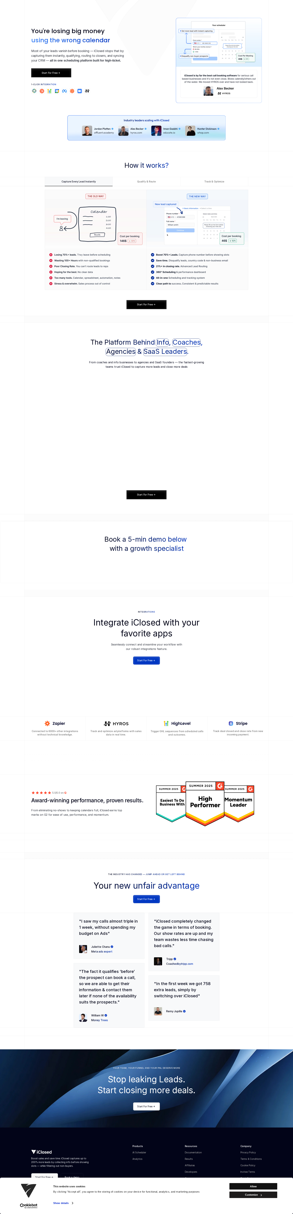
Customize (251, 1194)
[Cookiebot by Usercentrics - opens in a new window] (29, 1206)
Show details (61, 1203)
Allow (253, 1186)
